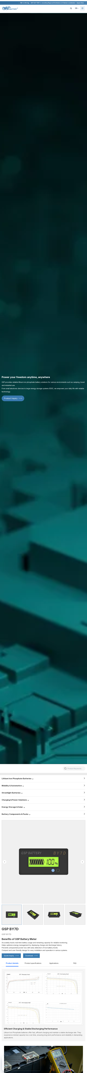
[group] (12, 915)
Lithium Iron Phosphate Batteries (16, 778)
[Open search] (71, 8)
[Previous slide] (4, 862)
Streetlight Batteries (11, 793)
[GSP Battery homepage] (10, 8)
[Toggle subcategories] (32, 778)
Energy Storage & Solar (12, 807)
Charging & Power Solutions (14, 800)
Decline (17, 1066)
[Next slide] (82, 862)
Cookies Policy (30, 1061)
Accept (9, 1066)
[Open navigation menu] (82, 8)
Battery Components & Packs (15, 814)
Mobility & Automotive (12, 786)
